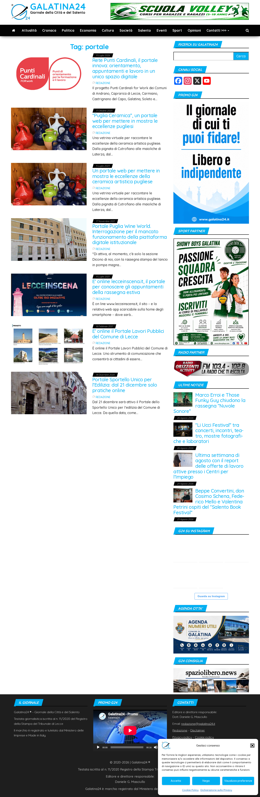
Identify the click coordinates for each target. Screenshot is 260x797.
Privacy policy (182, 737)
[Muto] (156, 747)
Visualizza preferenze (238, 781)
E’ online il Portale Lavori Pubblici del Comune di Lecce (128, 334)
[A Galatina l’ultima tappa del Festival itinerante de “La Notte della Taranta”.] (211, 576)
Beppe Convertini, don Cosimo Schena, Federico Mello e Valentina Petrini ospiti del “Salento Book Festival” (208, 502)
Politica (68, 30)
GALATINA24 (58, 6)
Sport (177, 30)
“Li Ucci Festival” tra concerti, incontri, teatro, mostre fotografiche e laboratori (208, 433)
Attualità (29, 30)
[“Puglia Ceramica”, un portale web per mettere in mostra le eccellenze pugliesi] (49, 129)
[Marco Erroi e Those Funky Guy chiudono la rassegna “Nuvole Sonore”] (182, 399)
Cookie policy (204, 737)
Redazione (103, 83)
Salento (144, 30)
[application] (130, 730)
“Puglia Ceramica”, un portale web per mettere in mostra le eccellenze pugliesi (125, 120)
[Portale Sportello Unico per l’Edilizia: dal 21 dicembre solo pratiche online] (49, 392)
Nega (206, 781)
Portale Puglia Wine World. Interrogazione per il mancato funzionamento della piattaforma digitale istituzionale (129, 234)
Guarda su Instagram (211, 596)
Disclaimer (197, 730)
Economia (88, 30)
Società (126, 30)
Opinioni (194, 30)
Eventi (162, 30)
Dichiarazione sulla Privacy (216, 789)
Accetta (176, 781)
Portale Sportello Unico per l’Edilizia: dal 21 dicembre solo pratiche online (124, 384)
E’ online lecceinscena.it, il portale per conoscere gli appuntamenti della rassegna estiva (128, 286)
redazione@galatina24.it (198, 724)
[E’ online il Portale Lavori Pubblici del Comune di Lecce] (49, 344)
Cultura (108, 30)
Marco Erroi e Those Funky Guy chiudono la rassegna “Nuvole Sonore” (209, 403)
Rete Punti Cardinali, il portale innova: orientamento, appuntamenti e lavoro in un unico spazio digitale (125, 68)
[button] (252, 745)
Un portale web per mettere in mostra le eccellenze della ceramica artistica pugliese (126, 176)
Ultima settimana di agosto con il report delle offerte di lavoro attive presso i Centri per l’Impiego (208, 466)
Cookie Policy (190, 789)
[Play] (98, 747)
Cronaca (49, 30)
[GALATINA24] (13, 30)
